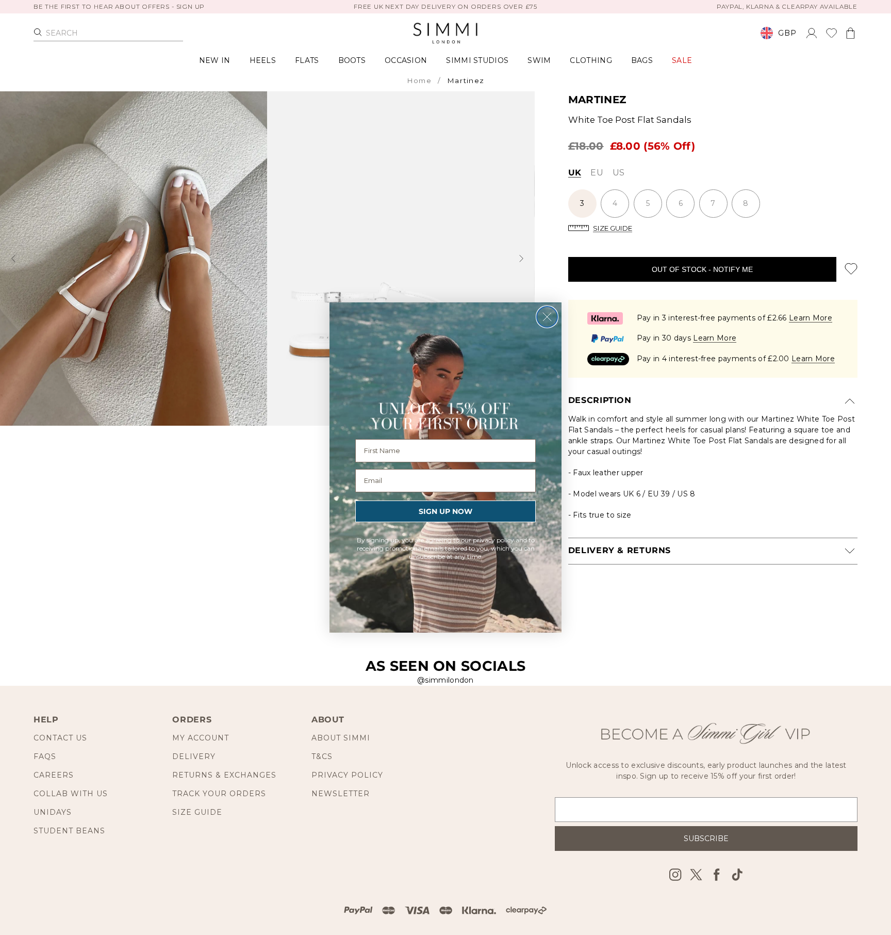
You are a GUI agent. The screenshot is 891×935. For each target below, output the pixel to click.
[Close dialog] (547, 317)
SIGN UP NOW (445, 511)
